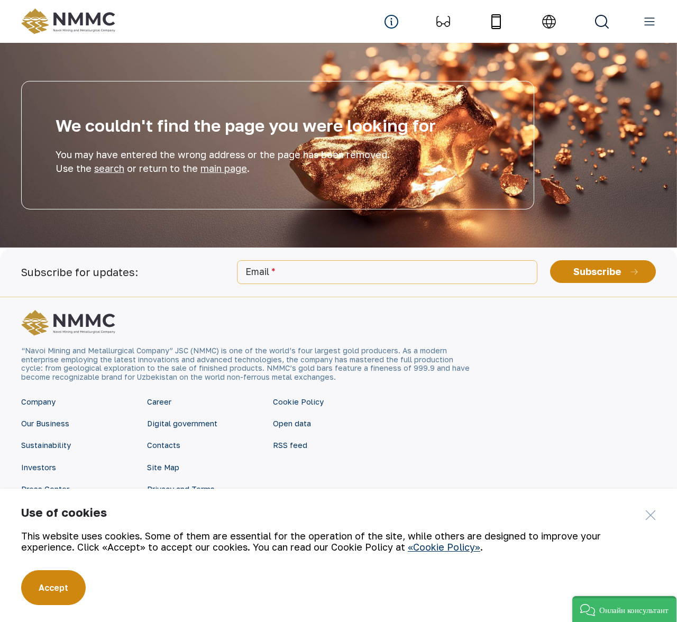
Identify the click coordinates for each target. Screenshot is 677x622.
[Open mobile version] (496, 21)
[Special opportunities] (443, 21)
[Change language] (549, 21)
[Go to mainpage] (71, 21)
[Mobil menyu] (649, 21)
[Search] (602, 21)
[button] (624, 609)
